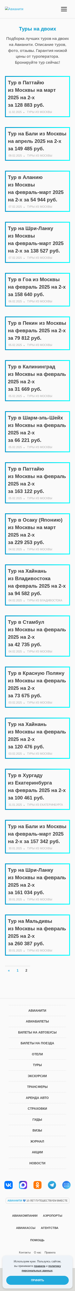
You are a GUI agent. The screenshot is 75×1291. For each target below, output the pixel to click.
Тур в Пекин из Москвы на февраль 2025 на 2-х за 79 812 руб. (37, 330)
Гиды (37, 1119)
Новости (37, 1163)
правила (39, 1266)
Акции (37, 1152)
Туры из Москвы (39, 112)
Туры (37, 1065)
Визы (37, 1130)
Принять (37, 1280)
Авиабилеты (37, 1021)
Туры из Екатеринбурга (45, 804)
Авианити (37, 1010)
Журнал (37, 1141)
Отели (37, 1054)
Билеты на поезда (37, 1043)
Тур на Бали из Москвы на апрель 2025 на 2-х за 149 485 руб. (37, 141)
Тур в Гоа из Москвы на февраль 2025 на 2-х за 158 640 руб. (37, 287)
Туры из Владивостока (44, 600)
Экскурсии (37, 1076)
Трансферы (37, 1087)
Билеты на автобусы (37, 1032)
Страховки (37, 1108)
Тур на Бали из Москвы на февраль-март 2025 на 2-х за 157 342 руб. (37, 834)
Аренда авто (37, 1098)
